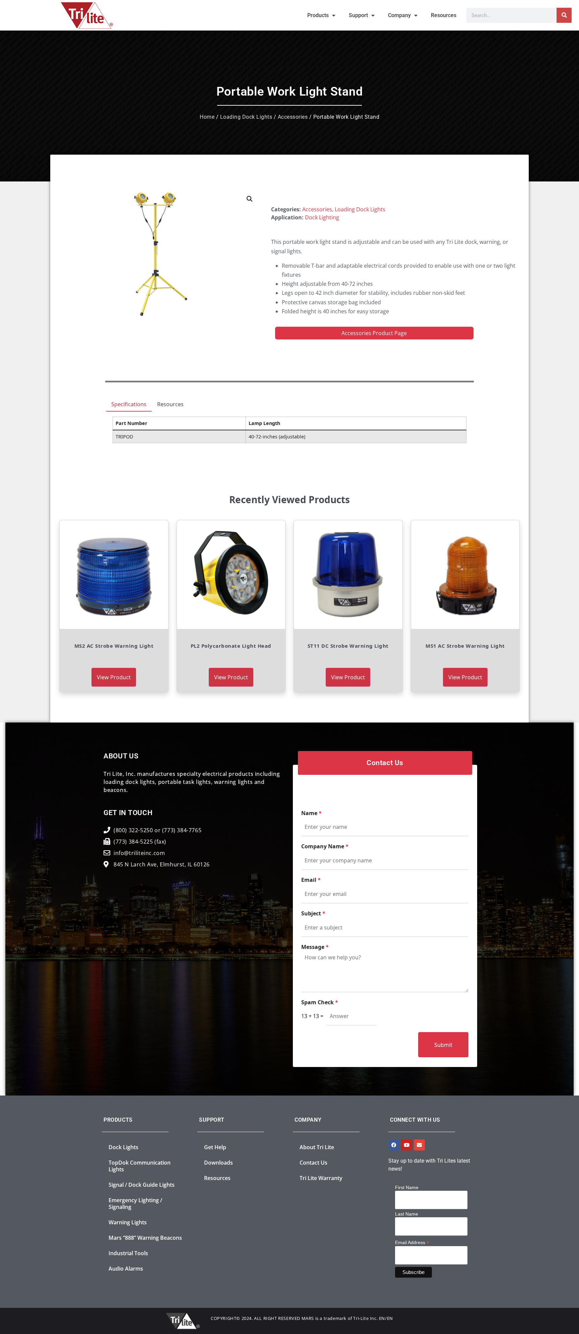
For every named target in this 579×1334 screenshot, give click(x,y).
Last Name (406, 1214)
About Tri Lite (317, 1147)
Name (311, 813)
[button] (250, 199)
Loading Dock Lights (246, 117)
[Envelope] (419, 1145)
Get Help (215, 1147)
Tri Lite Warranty (321, 1178)
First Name (407, 1187)
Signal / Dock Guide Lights (142, 1184)
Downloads (218, 1162)
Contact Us (313, 1162)
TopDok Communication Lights (140, 1166)
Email (311, 880)
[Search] (564, 15)
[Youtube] (406, 1145)
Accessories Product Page (374, 333)
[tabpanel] (289, 432)
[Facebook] (393, 1145)
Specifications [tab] (128, 404)
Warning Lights (128, 1222)
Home (207, 117)
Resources (443, 15)
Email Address (412, 1242)
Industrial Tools (128, 1253)
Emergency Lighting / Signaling (135, 1203)
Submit (443, 1045)
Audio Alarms (126, 1268)
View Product (114, 677)
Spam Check (319, 1002)
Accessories (293, 117)
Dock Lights (123, 1147)
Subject (313, 913)
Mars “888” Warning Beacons (145, 1237)
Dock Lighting (322, 217)
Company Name (324, 846)
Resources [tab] (170, 404)
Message (315, 947)
